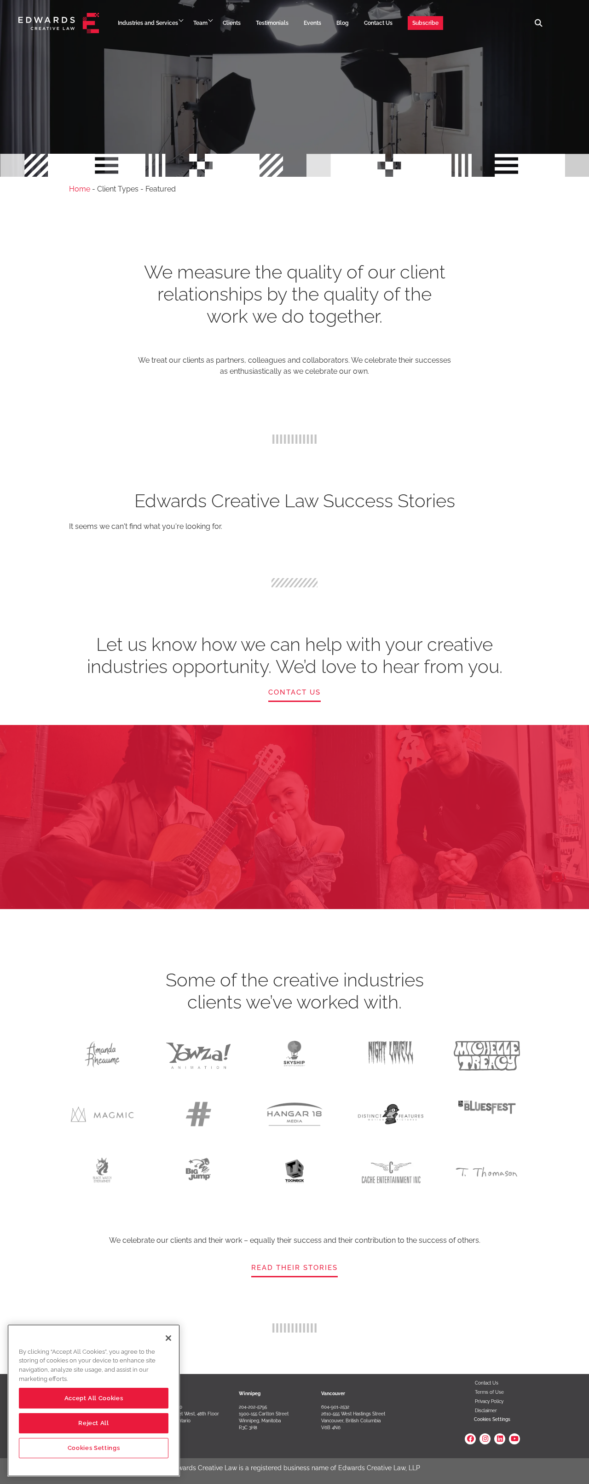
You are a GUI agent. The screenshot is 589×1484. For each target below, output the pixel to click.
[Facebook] (470, 1438)
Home (79, 189)
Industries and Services (148, 23)
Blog (342, 23)
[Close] (168, 1338)
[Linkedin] (499, 1438)
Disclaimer (486, 1410)
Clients (232, 23)
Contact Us (378, 23)
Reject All (93, 1423)
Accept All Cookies (93, 1398)
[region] (93, 1400)
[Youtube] (514, 1438)
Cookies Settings (492, 1419)
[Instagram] (485, 1438)
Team (200, 23)
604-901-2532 (335, 1406)
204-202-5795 (253, 1406)
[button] (539, 23)
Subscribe (425, 23)
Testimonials (272, 23)
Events (312, 23)
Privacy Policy (489, 1401)
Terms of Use (489, 1392)
